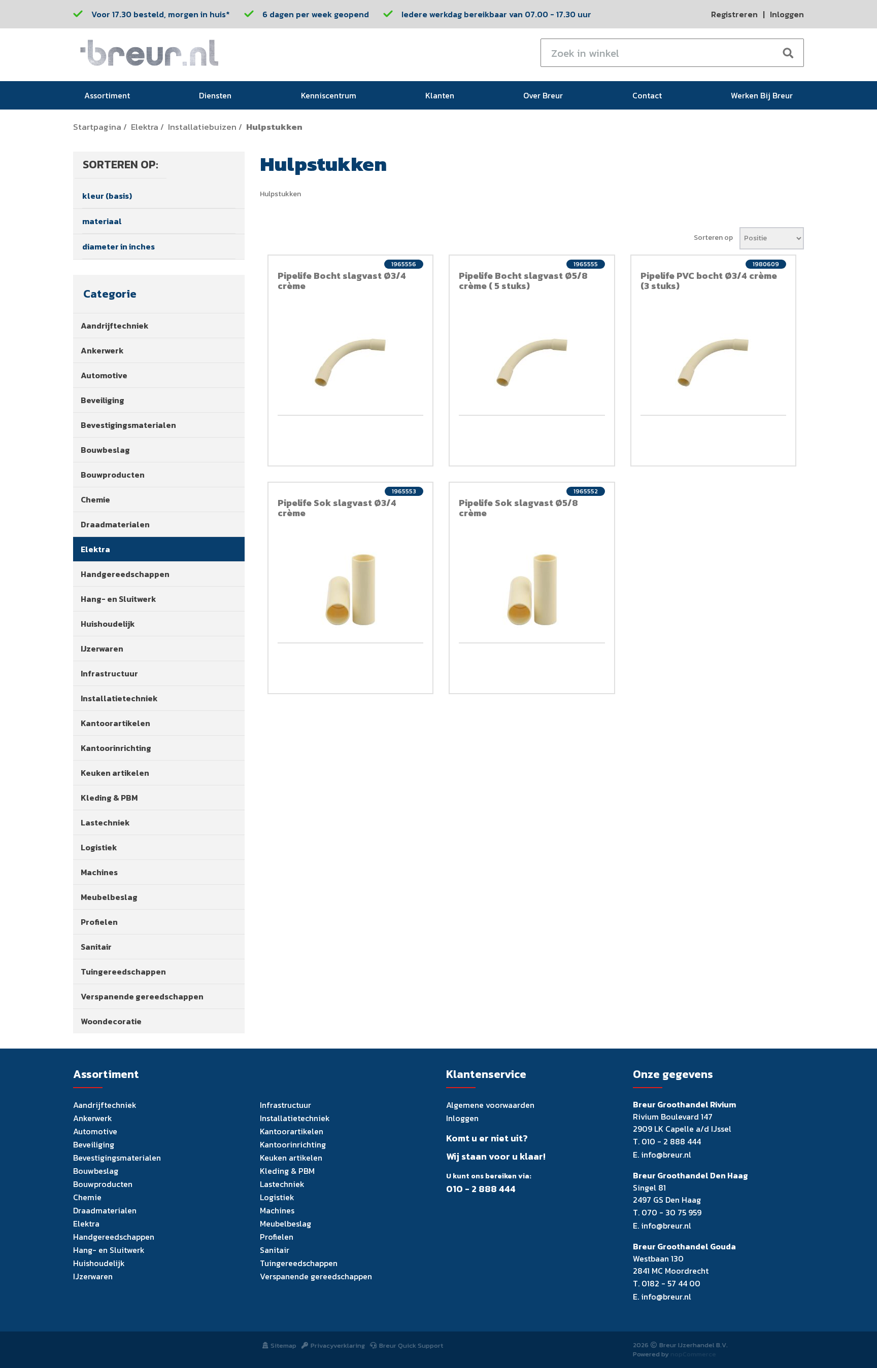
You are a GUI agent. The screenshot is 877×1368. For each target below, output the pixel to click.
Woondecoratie (111, 1021)
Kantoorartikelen (115, 723)
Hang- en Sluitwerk (118, 599)
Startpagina (97, 127)
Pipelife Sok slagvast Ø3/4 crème (337, 508)
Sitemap (283, 1345)
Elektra (144, 127)
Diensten (215, 95)
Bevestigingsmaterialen (128, 425)
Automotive (104, 375)
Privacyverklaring (338, 1345)
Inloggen (787, 14)
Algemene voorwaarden (490, 1105)
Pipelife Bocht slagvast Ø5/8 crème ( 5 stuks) (523, 281)
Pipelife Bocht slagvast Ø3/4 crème (342, 281)
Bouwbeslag (105, 450)
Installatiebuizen (202, 127)
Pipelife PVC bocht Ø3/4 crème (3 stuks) (708, 281)
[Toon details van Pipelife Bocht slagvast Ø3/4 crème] (351, 363)
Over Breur (543, 95)
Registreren (734, 14)
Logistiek (99, 847)
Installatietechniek (119, 698)
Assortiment (107, 95)
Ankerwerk (102, 350)
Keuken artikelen (115, 773)
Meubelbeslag (109, 897)
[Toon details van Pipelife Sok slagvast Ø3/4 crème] (351, 590)
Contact (647, 95)
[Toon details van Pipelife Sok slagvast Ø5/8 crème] (532, 590)
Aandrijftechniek (115, 325)
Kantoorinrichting (116, 748)
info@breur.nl (666, 1154)
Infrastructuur (109, 673)
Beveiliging (102, 400)
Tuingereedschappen (123, 971)
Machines (99, 872)
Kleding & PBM (109, 797)
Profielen (99, 922)
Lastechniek (105, 822)
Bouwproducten (113, 475)
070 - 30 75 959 (671, 1212)
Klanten (439, 95)
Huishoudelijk (108, 624)
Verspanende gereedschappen (142, 996)
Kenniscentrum (328, 95)
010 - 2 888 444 (481, 1189)
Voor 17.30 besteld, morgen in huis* (160, 14)
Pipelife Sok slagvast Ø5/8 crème (518, 508)
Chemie (95, 499)
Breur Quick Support (411, 1345)
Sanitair (96, 947)
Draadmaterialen (115, 524)
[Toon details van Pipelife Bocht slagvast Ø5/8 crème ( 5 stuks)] (532, 363)
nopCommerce (693, 1354)
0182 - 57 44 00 (671, 1283)
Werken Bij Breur (762, 95)
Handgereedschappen (125, 574)
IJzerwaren (102, 648)
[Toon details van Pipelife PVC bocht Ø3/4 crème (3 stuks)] (713, 363)
